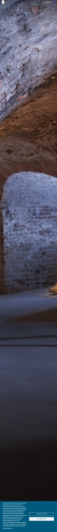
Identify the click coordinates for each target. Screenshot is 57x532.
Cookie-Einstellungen (41, 514)
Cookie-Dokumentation (8, 528)
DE (51, 2)
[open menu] (54, 2)
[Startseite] (3, 3)
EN (48, 2)
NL (46, 2)
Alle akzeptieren (41, 518)
